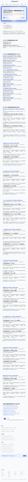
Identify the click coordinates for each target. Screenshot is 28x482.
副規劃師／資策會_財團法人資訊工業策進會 (19, 123)
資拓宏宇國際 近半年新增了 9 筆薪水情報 (9, 65)
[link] (13, 427)
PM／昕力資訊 (8, 271)
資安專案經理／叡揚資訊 (12, 359)
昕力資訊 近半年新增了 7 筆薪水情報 (8, 79)
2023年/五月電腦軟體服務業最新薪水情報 (8, 27)
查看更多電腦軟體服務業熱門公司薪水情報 (8, 28)
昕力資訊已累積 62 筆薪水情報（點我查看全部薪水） (10, 260)
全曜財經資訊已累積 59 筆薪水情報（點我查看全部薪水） (11, 143)
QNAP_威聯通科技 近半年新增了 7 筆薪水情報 (9, 88)
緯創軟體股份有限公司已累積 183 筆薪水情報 (9, 410)
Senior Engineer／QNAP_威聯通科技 (17, 340)
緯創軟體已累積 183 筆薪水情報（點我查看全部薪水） (11, 375)
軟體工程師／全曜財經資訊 (13, 155)
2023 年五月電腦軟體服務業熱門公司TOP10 (8, 26)
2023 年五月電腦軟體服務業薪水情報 (7, 25)
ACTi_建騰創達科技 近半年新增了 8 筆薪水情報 (10, 74)
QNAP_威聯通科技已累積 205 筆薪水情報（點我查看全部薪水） (12, 316)
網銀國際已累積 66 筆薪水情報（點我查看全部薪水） (11, 287)
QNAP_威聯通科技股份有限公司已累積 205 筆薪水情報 (10, 408)
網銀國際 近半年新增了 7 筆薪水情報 (8, 83)
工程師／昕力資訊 (9, 281)
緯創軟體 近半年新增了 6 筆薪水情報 (8, 97)
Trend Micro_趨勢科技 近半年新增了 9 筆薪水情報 (10, 69)
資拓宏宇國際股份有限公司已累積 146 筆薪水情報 (9, 411)
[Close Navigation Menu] (2, 1)
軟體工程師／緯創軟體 (11, 386)
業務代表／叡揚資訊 (10, 369)
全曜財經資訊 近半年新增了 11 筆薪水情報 (9, 60)
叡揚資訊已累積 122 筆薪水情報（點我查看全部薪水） (11, 347)
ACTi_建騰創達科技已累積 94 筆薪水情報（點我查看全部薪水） (12, 229)
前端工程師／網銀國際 (11, 299)
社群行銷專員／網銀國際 (12, 310)
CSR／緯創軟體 (9, 397)
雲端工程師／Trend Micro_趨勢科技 (16, 212)
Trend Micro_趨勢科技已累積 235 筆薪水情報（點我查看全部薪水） (13, 200)
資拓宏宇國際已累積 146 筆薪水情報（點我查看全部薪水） (11, 171)
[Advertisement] (14, 463)
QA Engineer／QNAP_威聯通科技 (15, 329)
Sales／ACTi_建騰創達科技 (13, 242)
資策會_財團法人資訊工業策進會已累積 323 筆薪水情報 (10, 405)
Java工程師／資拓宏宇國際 (13, 184)
